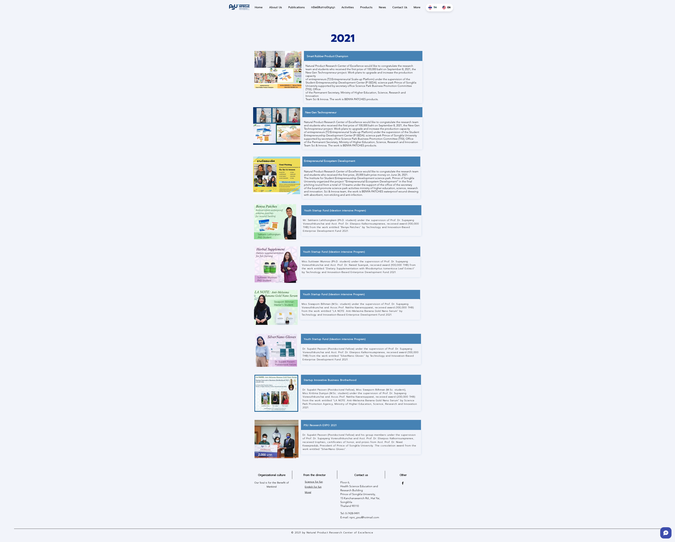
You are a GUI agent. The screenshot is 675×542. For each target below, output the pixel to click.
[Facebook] (403, 483)
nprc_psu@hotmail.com (364, 517)
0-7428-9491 (352, 513)
